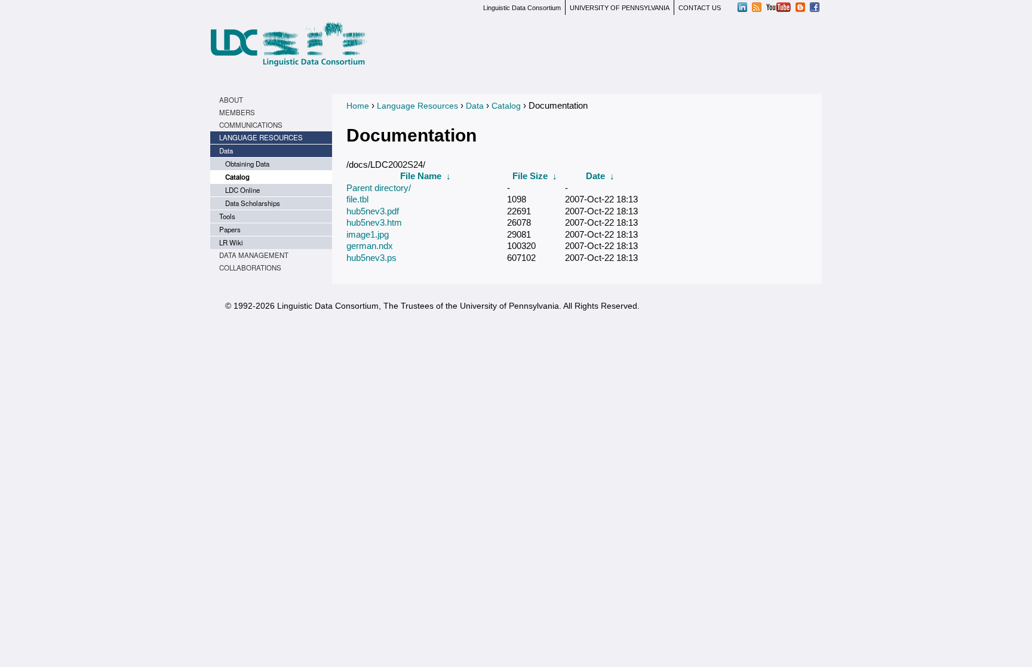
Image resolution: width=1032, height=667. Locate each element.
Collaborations (250, 267)
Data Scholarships (252, 203)
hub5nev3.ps (371, 258)
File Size (530, 176)
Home (357, 105)
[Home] (288, 44)
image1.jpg (367, 234)
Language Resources (261, 137)
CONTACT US (699, 7)
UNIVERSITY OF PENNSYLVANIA (619, 7)
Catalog (237, 177)
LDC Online (242, 190)
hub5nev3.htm (374, 222)
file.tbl (357, 199)
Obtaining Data (247, 163)
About (231, 99)
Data (226, 150)
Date (595, 176)
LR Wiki (231, 242)
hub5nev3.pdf (372, 211)
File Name (420, 176)
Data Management (253, 255)
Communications (250, 125)
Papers (230, 229)
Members (237, 112)
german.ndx (369, 246)
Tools (227, 216)
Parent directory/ (378, 188)
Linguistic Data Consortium (522, 7)
